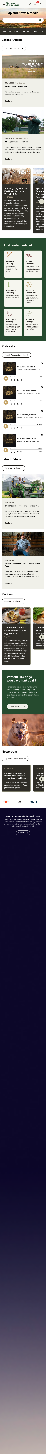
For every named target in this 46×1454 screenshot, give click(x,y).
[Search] (41, 20)
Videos (36, 31)
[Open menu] (4, 31)
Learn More (14, 707)
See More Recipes (12, 601)
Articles (26, 31)
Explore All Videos (12, 468)
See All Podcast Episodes (15, 355)
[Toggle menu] (3, 3)
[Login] (30, 3)
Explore (8, 101)
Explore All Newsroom (13, 759)
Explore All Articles (12, 48)
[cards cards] (41, 201)
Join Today (21, 833)
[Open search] (41, 3)
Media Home (13, 31)
